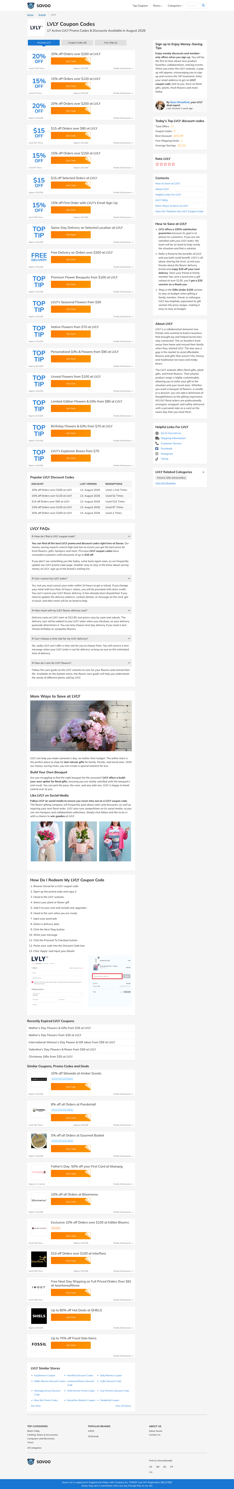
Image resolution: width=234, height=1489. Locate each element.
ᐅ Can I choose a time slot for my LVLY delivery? (60, 638)
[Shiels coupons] (39, 1316)
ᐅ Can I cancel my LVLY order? (49, 578)
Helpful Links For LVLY (168, 194)
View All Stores (123, 1405)
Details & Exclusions (122, 68)
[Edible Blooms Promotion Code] (39, 1228)
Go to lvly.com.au (170, 433)
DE (164, 1466)
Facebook (166, 448)
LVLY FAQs (161, 200)
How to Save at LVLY (167, 183)
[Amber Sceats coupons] (39, 1079)
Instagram (166, 453)
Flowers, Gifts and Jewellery (171, 477)
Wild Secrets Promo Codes (81, 1390)
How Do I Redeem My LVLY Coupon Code (179, 211)
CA (150, 1472)
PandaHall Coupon (109, 1400)
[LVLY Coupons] (36, 27)
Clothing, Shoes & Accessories (42, 1434)
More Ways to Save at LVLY (171, 205)
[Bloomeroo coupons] (39, 1200)
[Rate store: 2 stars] (161, 164)
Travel (30, 1442)
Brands (42, 14)
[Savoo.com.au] (39, 6)
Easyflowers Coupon (44, 1375)
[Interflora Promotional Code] (39, 1259)
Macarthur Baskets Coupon (81, 1400)
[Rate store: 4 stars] (169, 164)
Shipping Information (172, 438)
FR (171, 1466)
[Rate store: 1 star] (157, 164)
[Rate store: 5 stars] (173, 164)
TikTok (164, 458)
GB (157, 1466)
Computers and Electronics (41, 1438)
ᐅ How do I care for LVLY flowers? (51, 662)
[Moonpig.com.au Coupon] (39, 1172)
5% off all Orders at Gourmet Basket (77, 1135)
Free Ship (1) (110, 42)
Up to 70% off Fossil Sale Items (73, 1338)
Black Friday (33, 1431)
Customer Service (171, 443)
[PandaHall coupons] (39, 1110)
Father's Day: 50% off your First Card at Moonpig (87, 1166)
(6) (77, 42)
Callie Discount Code (110, 1381)
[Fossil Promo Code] (39, 1344)
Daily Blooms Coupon (111, 1375)
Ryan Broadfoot (179, 102)
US (150, 1466)
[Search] (203, 5)
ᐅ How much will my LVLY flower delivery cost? (59, 610)
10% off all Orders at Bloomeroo (74, 1194)
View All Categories (165, 483)
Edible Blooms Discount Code (49, 1381)
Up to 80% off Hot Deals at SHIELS (76, 1310)
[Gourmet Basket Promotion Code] (39, 1141)
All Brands (93, 1436)
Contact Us (154, 1434)
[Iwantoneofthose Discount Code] (39, 1287)
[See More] (203, 472)
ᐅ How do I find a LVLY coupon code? (53, 536)
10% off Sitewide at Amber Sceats (76, 1073)
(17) (43, 42)
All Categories (34, 1447)
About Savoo (155, 1431)
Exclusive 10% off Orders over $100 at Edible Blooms (90, 1222)
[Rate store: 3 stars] (165, 164)
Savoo (30, 14)
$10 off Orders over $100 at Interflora (78, 1253)
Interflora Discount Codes (80, 1375)
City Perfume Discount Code (114, 1390)
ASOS (91, 1431)
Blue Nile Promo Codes (46, 1400)
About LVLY (162, 189)
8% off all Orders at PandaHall (73, 1104)
